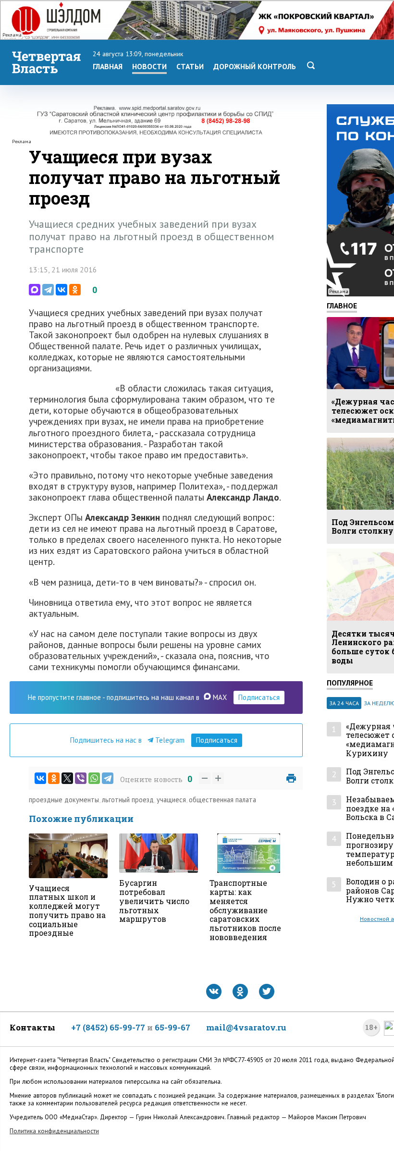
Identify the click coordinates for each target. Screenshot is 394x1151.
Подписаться (259, 697)
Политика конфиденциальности (54, 1131)
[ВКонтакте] (61, 289)
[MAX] (34, 289)
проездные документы (64, 799)
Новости (149, 66)
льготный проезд (128, 799)
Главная (108, 66)
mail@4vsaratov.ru (246, 1027)
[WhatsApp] (94, 778)
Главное (342, 305)
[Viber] (80, 778)
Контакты (32, 1027)
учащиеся (171, 799)
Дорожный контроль (254, 66)
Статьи (190, 66)
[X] (67, 778)
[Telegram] (48, 289)
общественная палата (222, 799)
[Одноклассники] (75, 289)
